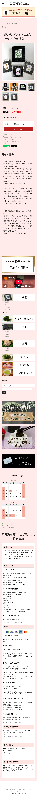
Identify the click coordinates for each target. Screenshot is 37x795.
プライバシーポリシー (15, 791)
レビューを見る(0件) (8, 134)
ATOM (25, 791)
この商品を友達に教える (9, 139)
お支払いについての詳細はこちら (12, 722)
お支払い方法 (14, 789)
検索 (4, 392)
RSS (22, 791)
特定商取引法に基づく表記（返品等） (12, 138)
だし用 (7, 331)
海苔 (8, 23)
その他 (7, 336)
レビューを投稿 (7, 136)
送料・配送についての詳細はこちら (12, 622)
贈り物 (4, 27)
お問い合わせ (8, 789)
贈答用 (14, 23)
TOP (3, 23)
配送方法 (20, 789)
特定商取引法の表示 (27, 789)
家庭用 (7, 350)
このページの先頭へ (29, 786)
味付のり (7, 307)
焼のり (7, 304)
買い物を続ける (7, 143)
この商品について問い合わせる (11, 141)
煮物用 (7, 334)
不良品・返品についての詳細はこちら (13, 736)
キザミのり (8, 309)
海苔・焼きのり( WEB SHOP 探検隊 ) (9, 526)
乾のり (7, 312)
